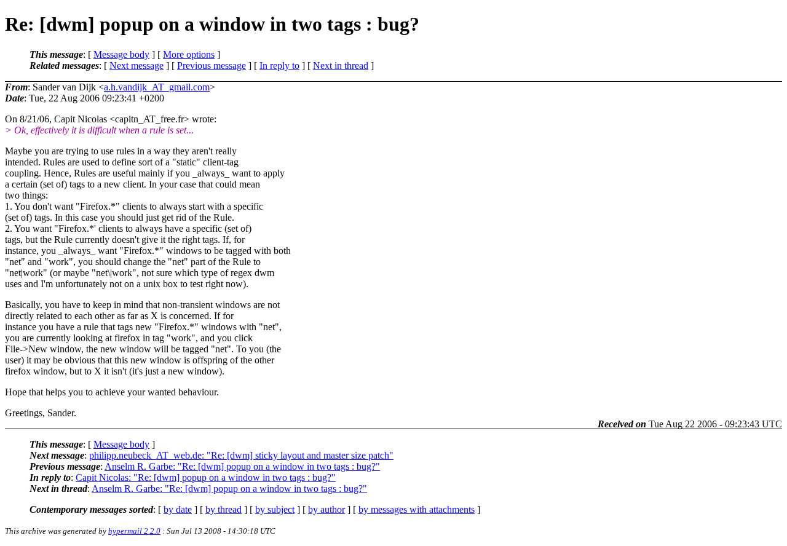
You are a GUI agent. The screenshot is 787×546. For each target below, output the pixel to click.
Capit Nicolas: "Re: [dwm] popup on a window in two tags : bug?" (206, 477)
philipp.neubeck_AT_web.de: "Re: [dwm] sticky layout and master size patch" (241, 455)
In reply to (279, 65)
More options (189, 54)
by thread (223, 509)
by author (326, 509)
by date (178, 509)
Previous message (211, 65)
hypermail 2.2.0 (134, 531)
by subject (275, 509)
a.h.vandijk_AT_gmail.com (157, 87)
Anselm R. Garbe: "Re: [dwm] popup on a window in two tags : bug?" (242, 466)
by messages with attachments (416, 509)
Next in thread (340, 65)
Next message (136, 65)
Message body (121, 54)
